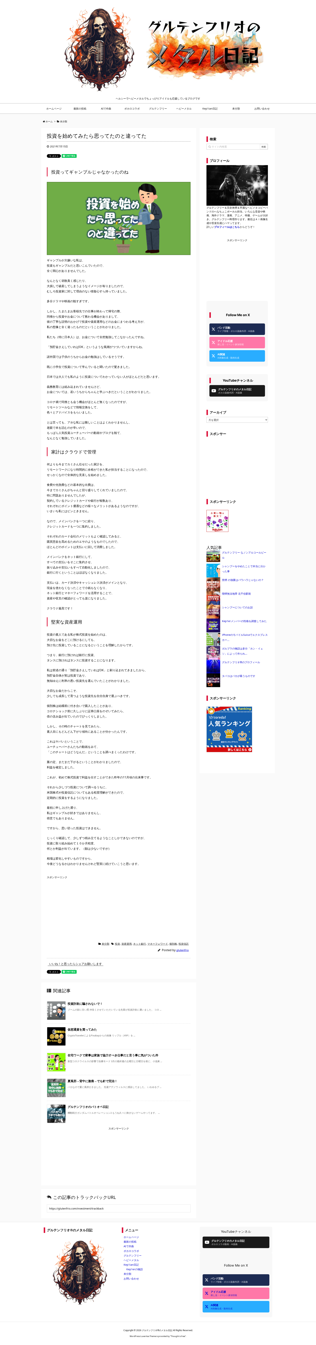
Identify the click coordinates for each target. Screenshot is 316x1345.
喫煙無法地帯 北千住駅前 (236, 593)
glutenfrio (182, 950)
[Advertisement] (77, 906)
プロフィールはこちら (227, 227)
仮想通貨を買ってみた (82, 1029)
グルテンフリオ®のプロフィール (241, 662)
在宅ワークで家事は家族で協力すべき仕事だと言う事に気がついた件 (113, 1055)
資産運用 (126, 943)
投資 (117, 943)
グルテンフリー (133, 1255)
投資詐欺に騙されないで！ (85, 1004)
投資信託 (183, 943)
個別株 (173, 943)
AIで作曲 (129, 1246)
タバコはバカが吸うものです (238, 676)
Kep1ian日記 (131, 1264)
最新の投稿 (130, 1241)
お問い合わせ (131, 1278)
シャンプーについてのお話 (237, 607)
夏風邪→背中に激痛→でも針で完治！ (92, 1081)
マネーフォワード (157, 943)
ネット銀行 (139, 943)
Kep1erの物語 (134, 1269)
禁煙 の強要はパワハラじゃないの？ (243, 580)
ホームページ (131, 1237)
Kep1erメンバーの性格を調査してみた (244, 621)
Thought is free (178, 1336)
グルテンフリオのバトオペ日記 (88, 1107)
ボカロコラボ (131, 1251)
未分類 (105, 943)
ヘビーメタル (131, 1260)
